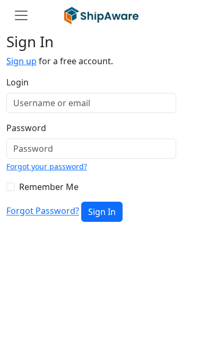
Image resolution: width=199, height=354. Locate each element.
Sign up (21, 61)
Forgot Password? (42, 211)
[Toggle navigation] (21, 15)
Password (26, 128)
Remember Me (49, 187)
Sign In (102, 212)
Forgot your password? (46, 166)
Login (17, 82)
